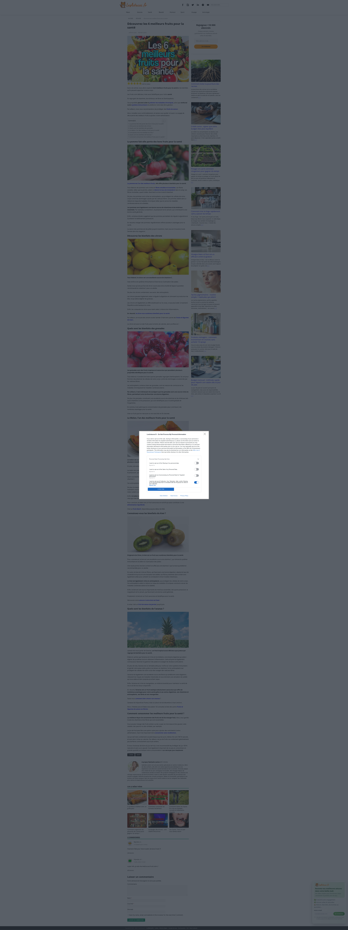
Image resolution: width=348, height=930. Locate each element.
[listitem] (174, 459)
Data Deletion (164, 495)
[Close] (205, 434)
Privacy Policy (184, 495)
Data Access (174, 495)
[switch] (196, 463)
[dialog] (174, 465)
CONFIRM (161, 489)
